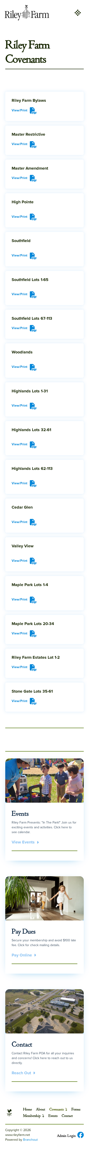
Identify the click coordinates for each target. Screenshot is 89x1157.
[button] (77, 12)
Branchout (30, 1139)
